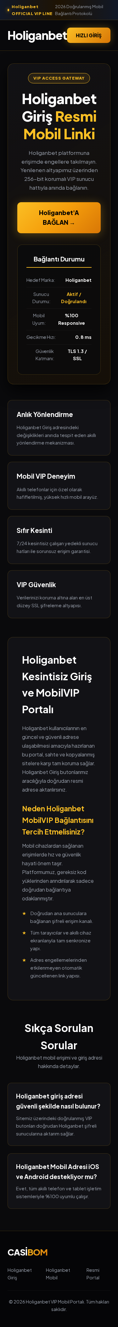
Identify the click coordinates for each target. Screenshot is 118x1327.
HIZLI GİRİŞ (89, 35)
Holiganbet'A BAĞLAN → (59, 217)
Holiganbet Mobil (58, 1273)
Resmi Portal (93, 1273)
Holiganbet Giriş (20, 1273)
